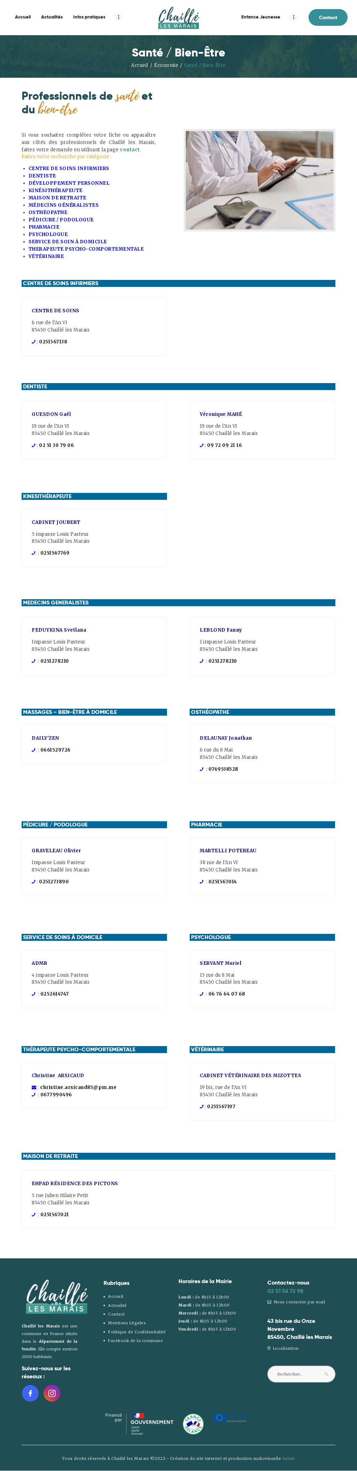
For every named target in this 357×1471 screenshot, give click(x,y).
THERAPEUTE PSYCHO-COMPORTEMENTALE (86, 249)
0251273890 (54, 882)
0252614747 (54, 994)
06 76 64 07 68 (226, 994)
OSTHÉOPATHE (48, 212)
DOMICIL (91, 242)
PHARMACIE (44, 227)
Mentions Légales (127, 1322)
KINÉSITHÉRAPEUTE (56, 190)
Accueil (139, 65)
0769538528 (223, 769)
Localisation (285, 1348)
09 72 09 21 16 (224, 445)
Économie (166, 65)
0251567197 (221, 1107)
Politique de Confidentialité (137, 1331)
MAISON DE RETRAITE (57, 198)
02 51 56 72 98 (285, 1291)
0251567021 (54, 1215)
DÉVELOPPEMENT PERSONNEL (69, 183)
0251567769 (55, 553)
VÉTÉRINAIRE (46, 256)
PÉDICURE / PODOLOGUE (61, 220)
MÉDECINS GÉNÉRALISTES (64, 205)
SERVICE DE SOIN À (54, 242)
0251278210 (54, 661)
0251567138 (53, 342)
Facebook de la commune (135, 1340)
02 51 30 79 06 (56, 445)
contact (130, 150)
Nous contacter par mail (299, 1301)
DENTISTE (42, 176)
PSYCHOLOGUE (48, 234)
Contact (116, 1314)
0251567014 (222, 882)
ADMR (39, 963)
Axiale (288, 1458)
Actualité (117, 1305)
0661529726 (55, 750)
